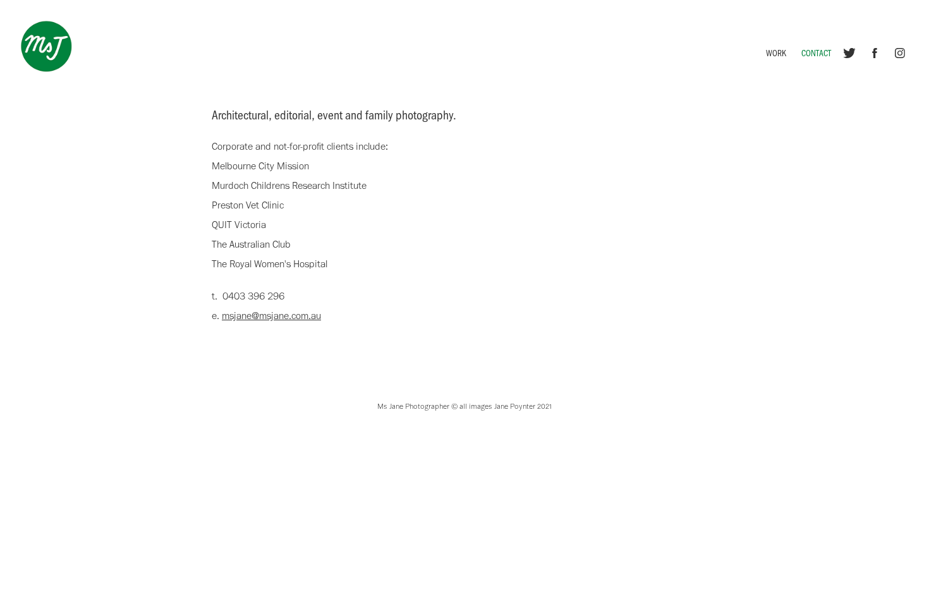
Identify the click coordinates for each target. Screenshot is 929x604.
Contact (816, 53)
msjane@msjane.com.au (271, 316)
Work (776, 53)
